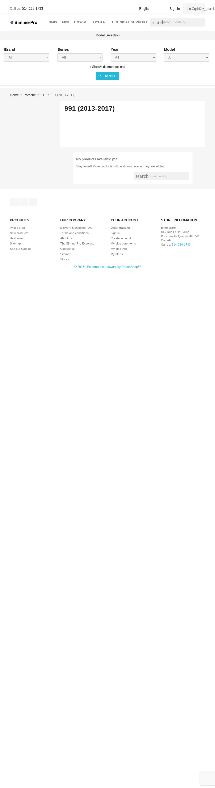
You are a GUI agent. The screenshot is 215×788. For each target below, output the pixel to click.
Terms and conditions (74, 233)
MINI (65, 22)
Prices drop (17, 227)
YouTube (24, 202)
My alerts (117, 254)
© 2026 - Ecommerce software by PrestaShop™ (107, 266)
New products (19, 233)
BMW (53, 22)
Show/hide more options (108, 66)
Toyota (98, 22)
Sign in (115, 233)
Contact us (67, 248)
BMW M (80, 22)
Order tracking (120, 227)
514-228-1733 (32, 8)
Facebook (14, 202)
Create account (121, 238)
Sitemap (15, 243)
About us (66, 238)
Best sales (17, 238)
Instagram (33, 202)
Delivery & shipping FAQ (76, 227)
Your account (124, 220)
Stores (64, 259)
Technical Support (128, 22)
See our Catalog (20, 248)
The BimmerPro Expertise (77, 243)
